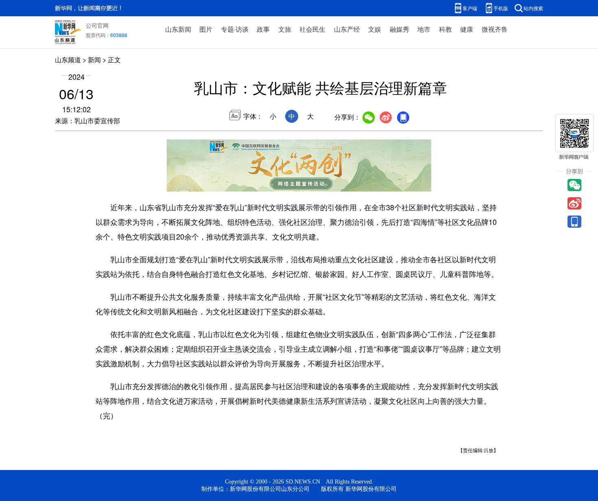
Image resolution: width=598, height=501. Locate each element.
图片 (205, 29)
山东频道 (68, 59)
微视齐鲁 (495, 29)
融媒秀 (399, 29)
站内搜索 (533, 7)
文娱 (374, 29)
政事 (263, 29)
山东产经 (347, 29)
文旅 (284, 29)
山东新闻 (178, 29)
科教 (445, 29)
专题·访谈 (235, 29)
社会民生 (312, 29)
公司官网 (97, 25)
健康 (466, 29)
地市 (423, 29)
